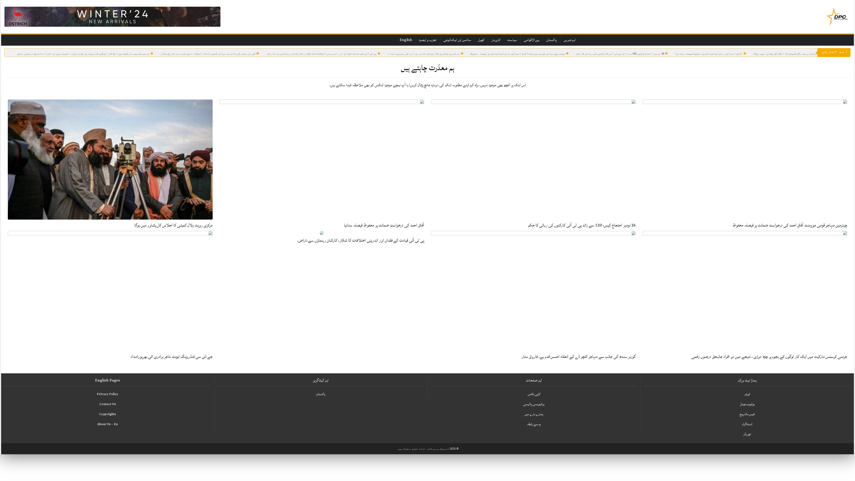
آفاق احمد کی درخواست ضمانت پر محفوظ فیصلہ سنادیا (709, 53)
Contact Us (107, 404)
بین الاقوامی (531, 39)
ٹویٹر (747, 394)
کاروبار (496, 39)
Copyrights (107, 414)
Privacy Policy (107, 394)
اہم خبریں (570, 39)
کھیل (481, 39)
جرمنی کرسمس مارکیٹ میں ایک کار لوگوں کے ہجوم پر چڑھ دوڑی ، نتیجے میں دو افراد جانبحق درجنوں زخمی (83, 53)
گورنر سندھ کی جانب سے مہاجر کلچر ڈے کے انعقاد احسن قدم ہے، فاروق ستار (207, 53)
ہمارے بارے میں (534, 414)
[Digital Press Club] (837, 16)
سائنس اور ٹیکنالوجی (457, 39)
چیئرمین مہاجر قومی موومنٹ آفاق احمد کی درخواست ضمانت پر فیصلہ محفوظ (517, 53)
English (406, 39)
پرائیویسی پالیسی (533, 404)
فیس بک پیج (747, 414)
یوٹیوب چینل (747, 404)
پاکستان (551, 39)
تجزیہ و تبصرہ (428, 39)
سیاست (512, 39)
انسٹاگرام (747, 424)
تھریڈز (747, 434)
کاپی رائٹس (534, 394)
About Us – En (107, 424)
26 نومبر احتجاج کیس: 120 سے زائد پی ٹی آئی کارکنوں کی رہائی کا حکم (620, 53)
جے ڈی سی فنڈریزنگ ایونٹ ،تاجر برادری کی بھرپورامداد (423, 53)
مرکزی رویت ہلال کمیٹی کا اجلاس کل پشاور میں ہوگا (785, 53)
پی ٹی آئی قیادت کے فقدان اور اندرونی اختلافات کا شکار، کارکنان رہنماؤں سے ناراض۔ (321, 53)
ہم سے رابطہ (534, 424)
